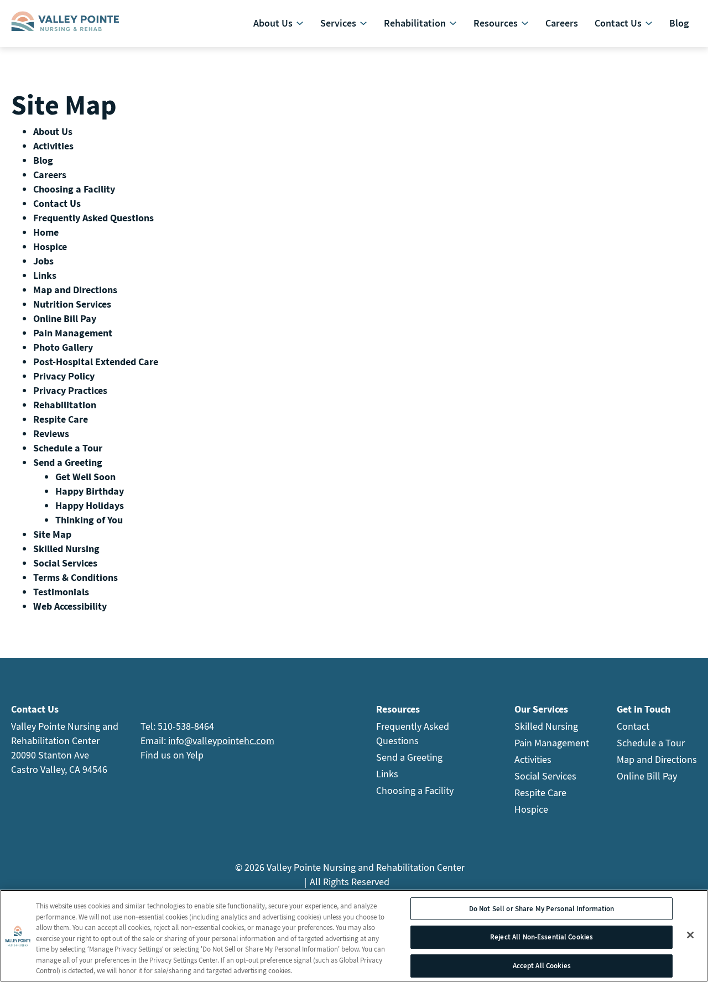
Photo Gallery (63, 347)
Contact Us (57, 203)
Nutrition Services (72, 304)
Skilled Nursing (66, 548)
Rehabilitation (64, 404)
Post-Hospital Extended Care (95, 361)
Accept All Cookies (542, 965)
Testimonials (61, 591)
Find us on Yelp (172, 755)
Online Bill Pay (64, 318)
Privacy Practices (70, 390)
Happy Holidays (89, 505)
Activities (53, 145)
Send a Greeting (67, 462)
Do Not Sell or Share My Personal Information (542, 908)
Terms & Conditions (75, 577)
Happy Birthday (89, 491)
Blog (43, 160)
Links (44, 275)
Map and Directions (75, 289)
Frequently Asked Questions (93, 217)
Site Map (52, 534)
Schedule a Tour (67, 447)
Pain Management (72, 332)
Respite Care (60, 419)
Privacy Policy (64, 376)
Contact (633, 726)
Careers (49, 174)
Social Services (65, 563)
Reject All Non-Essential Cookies (541, 937)
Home (46, 232)
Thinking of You (89, 519)
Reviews (51, 433)
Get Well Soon (85, 476)
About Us (52, 131)
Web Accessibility (70, 606)
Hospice (50, 246)
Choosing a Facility (74, 189)
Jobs (43, 260)
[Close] (690, 935)
